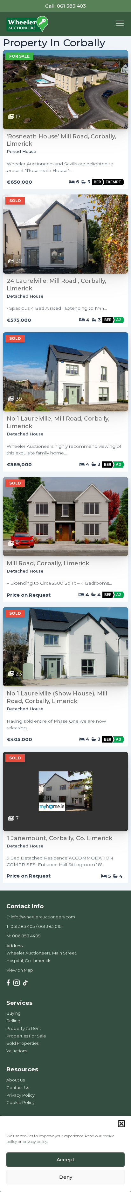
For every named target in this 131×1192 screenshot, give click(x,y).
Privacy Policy (20, 1095)
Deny (65, 1177)
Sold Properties (22, 1043)
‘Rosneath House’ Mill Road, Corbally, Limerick (61, 140)
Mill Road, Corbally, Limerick (48, 563)
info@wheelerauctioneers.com (43, 916)
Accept (65, 1160)
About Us (15, 1079)
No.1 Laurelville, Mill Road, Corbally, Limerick (58, 422)
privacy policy (35, 1141)
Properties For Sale (26, 1035)
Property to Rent (23, 1028)
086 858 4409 (26, 935)
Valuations (16, 1050)
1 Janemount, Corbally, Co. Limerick (59, 838)
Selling (13, 1020)
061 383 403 (22, 926)
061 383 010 (50, 926)
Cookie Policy (20, 1102)
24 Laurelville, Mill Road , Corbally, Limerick (56, 284)
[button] (121, 1123)
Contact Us (17, 1087)
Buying (13, 1013)
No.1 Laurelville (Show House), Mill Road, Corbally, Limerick (57, 697)
